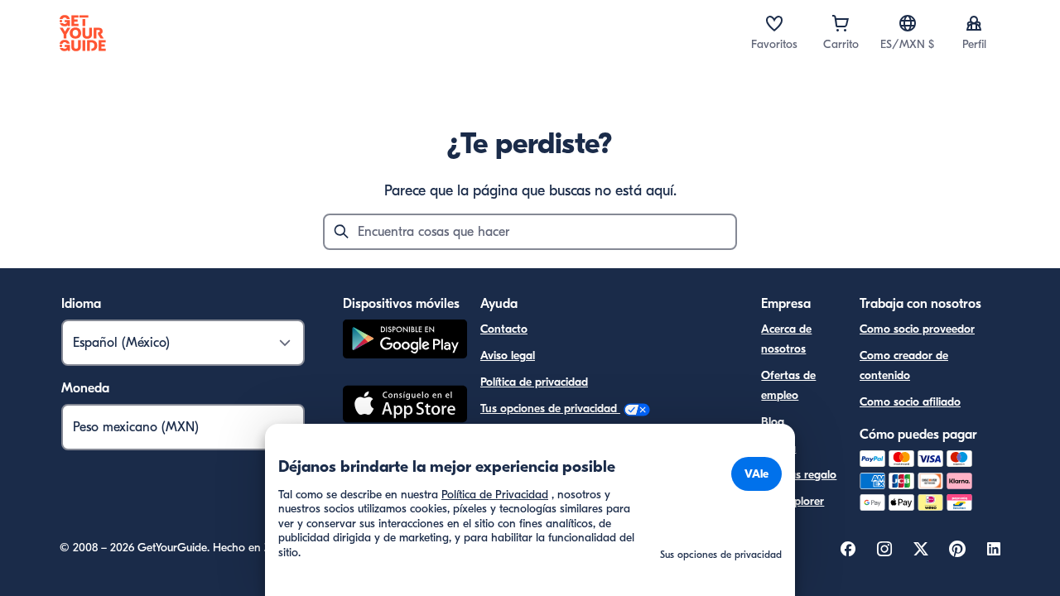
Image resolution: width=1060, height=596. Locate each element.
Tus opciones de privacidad (550, 408)
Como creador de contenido (904, 365)
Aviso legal (507, 355)
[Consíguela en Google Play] (405, 341)
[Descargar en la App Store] (405, 406)
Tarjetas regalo (798, 475)
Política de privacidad (534, 382)
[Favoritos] (774, 23)
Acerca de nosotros (786, 339)
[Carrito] (840, 23)
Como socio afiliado (910, 402)
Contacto (504, 329)
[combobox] (530, 232)
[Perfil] (974, 23)
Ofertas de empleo (788, 385)
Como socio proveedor (917, 329)
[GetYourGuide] (83, 33)
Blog (772, 422)
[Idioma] (907, 23)
